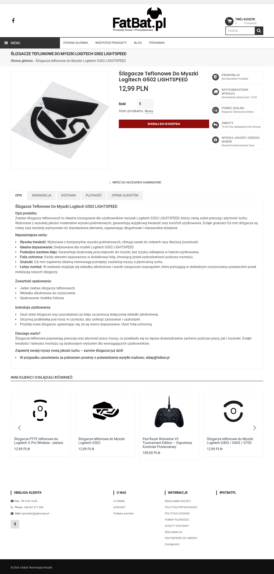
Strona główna (22, 61)
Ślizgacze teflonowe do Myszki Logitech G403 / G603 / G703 (230, 441)
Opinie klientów (125, 195)
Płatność (94, 195)
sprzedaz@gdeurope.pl (35, 513)
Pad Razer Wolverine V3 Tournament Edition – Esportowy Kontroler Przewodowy (167, 443)
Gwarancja (41, 195)
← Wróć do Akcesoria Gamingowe (135, 182)
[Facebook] (13, 21)
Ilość (122, 104)
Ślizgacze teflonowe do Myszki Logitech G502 (101, 441)
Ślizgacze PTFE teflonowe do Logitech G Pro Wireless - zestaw (38, 441)
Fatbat (24, 567)
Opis (18, 195)
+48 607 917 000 (33, 507)
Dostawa (68, 195)
